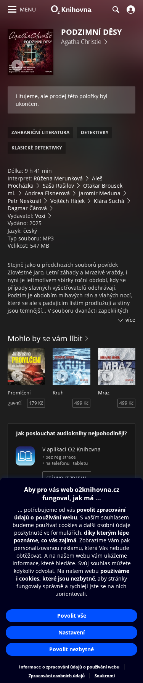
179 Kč (36, 403)
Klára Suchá (109, 200)
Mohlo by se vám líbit (45, 338)
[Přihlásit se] (130, 9)
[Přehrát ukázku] (17, 65)
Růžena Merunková (58, 178)
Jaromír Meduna (100, 193)
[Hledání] (115, 9)
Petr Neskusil (24, 200)
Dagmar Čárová (27, 208)
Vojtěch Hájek (67, 200)
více (130, 319)
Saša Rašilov (58, 185)
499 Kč (81, 403)
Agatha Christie (81, 41)
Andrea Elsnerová (47, 193)
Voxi (40, 215)
